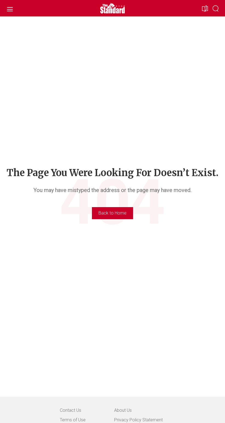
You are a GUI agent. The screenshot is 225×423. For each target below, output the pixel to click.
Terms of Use (73, 419)
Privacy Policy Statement (138, 419)
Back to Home (112, 213)
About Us (123, 410)
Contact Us (70, 410)
